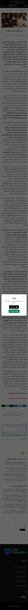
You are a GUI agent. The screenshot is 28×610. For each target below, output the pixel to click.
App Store (12, 307)
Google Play (13, 311)
